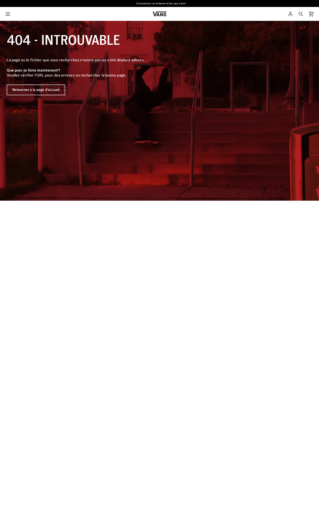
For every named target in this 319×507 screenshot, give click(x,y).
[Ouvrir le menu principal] (8, 14)
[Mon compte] (290, 14)
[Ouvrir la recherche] (301, 14)
